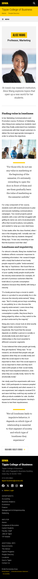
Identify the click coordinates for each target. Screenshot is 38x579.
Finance (4, 507)
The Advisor (6, 549)
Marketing (5, 513)
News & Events (7, 546)
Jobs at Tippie (7, 534)
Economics (6, 504)
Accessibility (6, 573)
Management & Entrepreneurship (13, 510)
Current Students (8, 528)
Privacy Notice (5, 571)
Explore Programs (8, 552)
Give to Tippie (6, 560)
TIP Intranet (6, 537)
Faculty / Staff (7, 531)
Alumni (4, 13)
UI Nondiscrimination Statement (19, 571)
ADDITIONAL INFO (8, 543)
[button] (34, 3)
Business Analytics (8, 502)
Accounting (6, 499)
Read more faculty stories (14, 449)
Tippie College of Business (17, 9)
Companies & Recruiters (10, 525)
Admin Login (9, 490)
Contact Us (6, 563)
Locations (5, 557)
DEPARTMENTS (7, 496)
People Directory (13, 13)
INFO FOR (5, 520)
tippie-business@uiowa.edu (12, 481)
